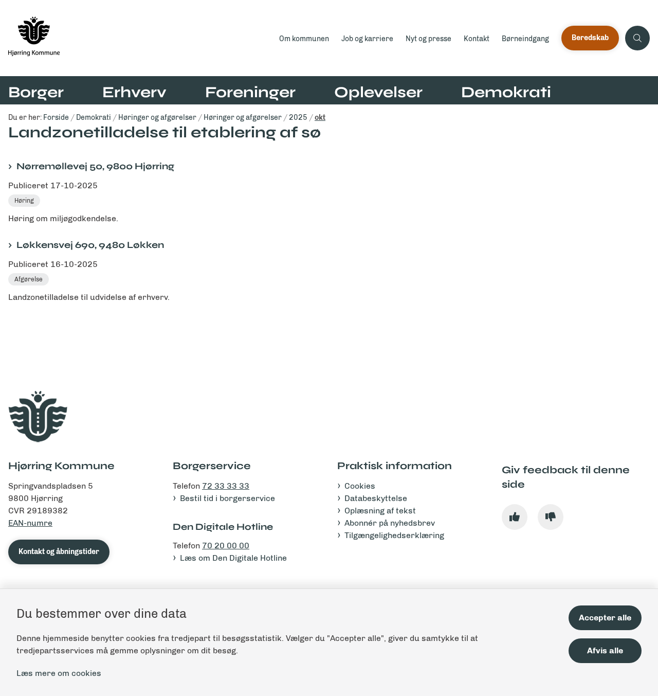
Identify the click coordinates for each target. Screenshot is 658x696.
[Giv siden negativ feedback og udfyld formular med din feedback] (550, 517)
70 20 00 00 (225, 545)
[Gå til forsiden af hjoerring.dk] (136, 38)
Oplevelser (378, 92)
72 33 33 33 (225, 486)
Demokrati (506, 92)
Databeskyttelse (375, 498)
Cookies (359, 486)
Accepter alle (605, 617)
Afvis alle (605, 650)
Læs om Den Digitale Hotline (233, 558)
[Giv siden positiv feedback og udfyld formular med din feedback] (514, 517)
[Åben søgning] (637, 38)
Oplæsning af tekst (380, 510)
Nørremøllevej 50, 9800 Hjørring (95, 166)
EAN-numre (30, 523)
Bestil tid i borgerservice (227, 498)
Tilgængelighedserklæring (394, 535)
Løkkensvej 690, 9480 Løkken (90, 245)
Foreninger (250, 92)
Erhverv (134, 92)
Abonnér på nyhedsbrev (389, 523)
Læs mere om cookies (58, 673)
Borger (36, 92)
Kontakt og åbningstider (59, 551)
